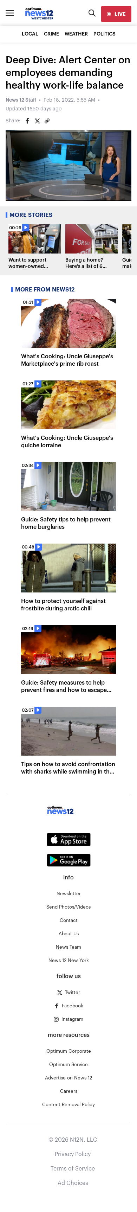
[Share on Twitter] (37, 121)
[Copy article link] (47, 121)
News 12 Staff (21, 100)
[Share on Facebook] (27, 121)
